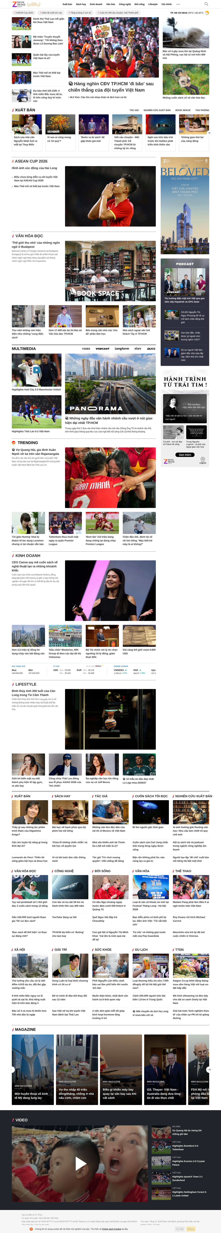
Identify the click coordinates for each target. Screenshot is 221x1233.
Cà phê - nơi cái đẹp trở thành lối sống (172, 442)
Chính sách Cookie (111, 1229)
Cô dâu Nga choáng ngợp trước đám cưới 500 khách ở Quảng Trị (109, 906)
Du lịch (141, 950)
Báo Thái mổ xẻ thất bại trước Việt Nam (37, 186)
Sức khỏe (103, 950)
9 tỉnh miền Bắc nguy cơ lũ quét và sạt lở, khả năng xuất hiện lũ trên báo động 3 (28, 999)
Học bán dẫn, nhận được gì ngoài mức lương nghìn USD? (190, 336)
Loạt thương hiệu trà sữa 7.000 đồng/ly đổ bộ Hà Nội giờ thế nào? (151, 984)
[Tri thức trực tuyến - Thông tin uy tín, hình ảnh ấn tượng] (26, 4)
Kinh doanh (96, 4)
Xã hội (19, 950)
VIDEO (22, 1120)
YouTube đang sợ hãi (64, 917)
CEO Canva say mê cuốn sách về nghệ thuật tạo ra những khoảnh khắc (35, 566)
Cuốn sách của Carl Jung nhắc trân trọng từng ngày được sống (150, 846)
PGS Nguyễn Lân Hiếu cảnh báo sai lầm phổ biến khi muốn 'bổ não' (110, 984)
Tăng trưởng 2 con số (81, 13)
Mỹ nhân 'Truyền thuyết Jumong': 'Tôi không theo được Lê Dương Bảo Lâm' (48, 40)
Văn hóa (110, 4)
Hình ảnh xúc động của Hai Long (34, 168)
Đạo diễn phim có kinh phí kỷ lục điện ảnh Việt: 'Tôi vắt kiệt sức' (150, 921)
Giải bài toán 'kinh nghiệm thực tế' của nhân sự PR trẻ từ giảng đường (191, 1015)
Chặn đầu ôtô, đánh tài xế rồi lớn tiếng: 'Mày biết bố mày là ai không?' (137, 541)
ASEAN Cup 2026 (24, 13)
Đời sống (139, 4)
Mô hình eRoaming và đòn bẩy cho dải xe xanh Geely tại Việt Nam (190, 999)
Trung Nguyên (167, 371)
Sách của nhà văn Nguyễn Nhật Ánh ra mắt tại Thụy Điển (25, 141)
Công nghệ (125, 4)
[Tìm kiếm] (206, 4)
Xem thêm (185, 451)
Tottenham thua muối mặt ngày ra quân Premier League (63, 541)
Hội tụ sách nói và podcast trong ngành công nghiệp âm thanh (189, 846)
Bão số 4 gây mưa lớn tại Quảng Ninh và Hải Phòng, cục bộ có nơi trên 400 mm (184, 54)
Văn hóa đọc (29, 236)
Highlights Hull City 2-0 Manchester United (36, 389)
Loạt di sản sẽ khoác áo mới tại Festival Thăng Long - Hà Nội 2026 (151, 906)
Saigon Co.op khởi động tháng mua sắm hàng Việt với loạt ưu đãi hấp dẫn (190, 984)
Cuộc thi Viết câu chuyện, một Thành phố (119, 13)
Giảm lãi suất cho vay (52, 13)
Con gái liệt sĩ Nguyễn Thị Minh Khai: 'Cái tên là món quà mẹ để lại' (110, 936)
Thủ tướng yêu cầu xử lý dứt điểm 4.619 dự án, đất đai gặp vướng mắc (29, 984)
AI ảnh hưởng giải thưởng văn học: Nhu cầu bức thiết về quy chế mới (190, 831)
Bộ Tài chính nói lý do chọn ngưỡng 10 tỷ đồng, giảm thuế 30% (101, 654)
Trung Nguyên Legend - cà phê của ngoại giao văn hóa (195, 444)
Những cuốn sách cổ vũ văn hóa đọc (184, 97)
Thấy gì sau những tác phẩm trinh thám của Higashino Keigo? (28, 831)
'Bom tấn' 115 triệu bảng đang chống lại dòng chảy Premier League (101, 541)
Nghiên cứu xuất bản (193, 796)
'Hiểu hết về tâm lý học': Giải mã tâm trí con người (184, 417)
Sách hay (81, 4)
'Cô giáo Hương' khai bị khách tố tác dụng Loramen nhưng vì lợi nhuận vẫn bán (28, 541)
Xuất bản (67, 4)
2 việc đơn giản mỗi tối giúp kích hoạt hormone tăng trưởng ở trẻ (108, 1015)
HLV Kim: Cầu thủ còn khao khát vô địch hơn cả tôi (98, 97)
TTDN (179, 950)
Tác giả (101, 796)
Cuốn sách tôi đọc (151, 796)
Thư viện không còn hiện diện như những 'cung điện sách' (27, 334)
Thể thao (183, 871)
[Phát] (80, 1163)
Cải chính (166, 4)
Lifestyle (153, 4)
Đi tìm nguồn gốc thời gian (148, 827)
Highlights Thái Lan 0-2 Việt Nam (31, 431)
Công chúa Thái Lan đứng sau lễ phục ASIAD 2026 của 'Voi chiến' (65, 782)
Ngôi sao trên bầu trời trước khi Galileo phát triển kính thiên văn (160, 141)
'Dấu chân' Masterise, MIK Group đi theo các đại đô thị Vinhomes (65, 654)
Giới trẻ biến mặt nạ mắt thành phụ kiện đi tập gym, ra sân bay (27, 782)
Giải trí (61, 950)
